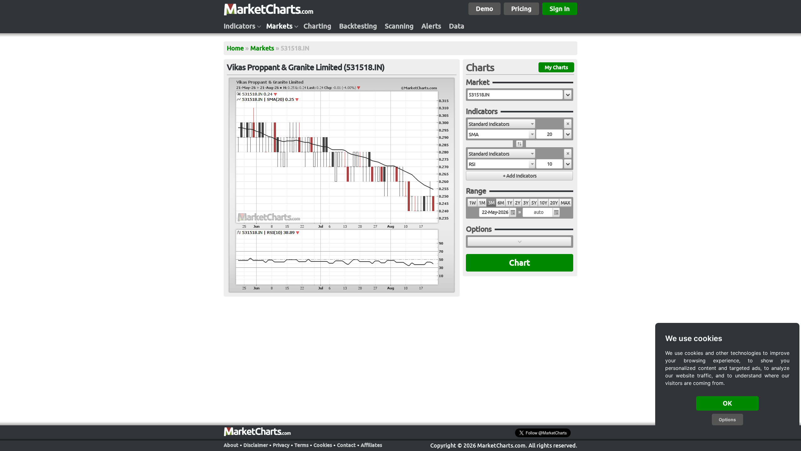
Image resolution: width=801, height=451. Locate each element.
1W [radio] (472, 202)
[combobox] (501, 123)
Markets (279, 26)
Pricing (521, 8)
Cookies (323, 445)
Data (456, 26)
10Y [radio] (543, 202)
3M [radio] (491, 202)
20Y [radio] (554, 202)
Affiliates (371, 445)
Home (235, 48)
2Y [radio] (517, 202)
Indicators (239, 26)
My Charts (556, 67)
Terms (301, 445)
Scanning (399, 26)
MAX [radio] (565, 202)
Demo (484, 8)
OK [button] (727, 403)
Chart (519, 262)
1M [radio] (482, 202)
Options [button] (727, 419)
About (231, 445)
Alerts (431, 26)
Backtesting (358, 26)
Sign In (560, 8)
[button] (568, 94)
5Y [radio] (533, 202)
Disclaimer (255, 445)
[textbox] (515, 94)
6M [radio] (500, 202)
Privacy (281, 445)
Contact (346, 445)
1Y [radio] (509, 202)
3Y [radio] (525, 202)
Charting (317, 26)
